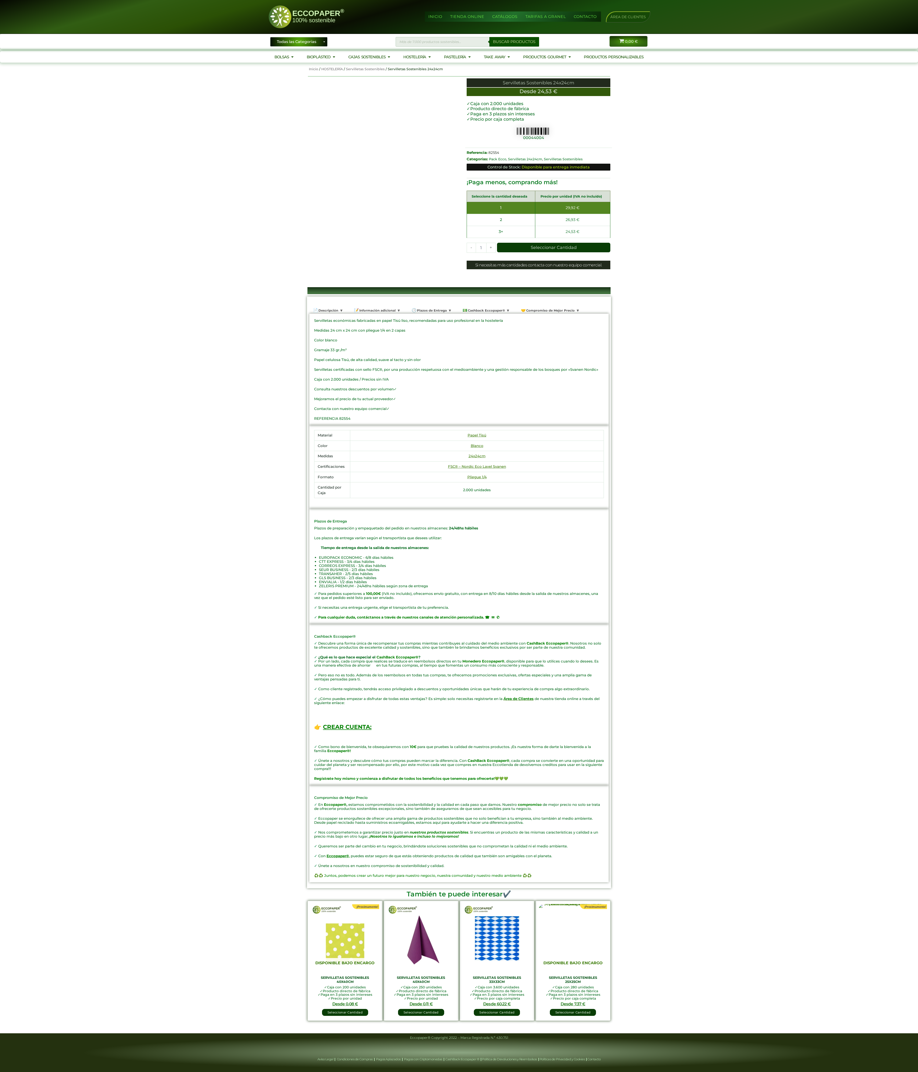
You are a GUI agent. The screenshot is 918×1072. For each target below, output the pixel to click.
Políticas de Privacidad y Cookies (562, 1059)
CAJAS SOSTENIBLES (366, 57)
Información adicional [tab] (377, 310)
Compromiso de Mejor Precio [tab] (550, 310)
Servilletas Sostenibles (365, 69)
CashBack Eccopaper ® (463, 1059)
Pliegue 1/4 (477, 477)
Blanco (477, 445)
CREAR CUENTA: (347, 726)
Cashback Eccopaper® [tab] (486, 310)
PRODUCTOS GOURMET (544, 57)
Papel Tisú (477, 435)
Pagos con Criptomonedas (423, 1059)
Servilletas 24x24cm (525, 159)
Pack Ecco (497, 159)
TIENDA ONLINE (467, 16)
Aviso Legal (325, 1059)
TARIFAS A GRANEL (545, 16)
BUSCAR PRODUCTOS (514, 41)
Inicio (313, 69)
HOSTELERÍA (414, 57)
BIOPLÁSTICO (318, 57)
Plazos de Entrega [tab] (431, 310)
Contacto (594, 1059)
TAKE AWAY (494, 57)
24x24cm (477, 456)
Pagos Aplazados (388, 1059)
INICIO (435, 16)
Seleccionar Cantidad (554, 247)
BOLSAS (281, 57)
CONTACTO (585, 16)
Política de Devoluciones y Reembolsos (509, 1059)
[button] (628, 16)
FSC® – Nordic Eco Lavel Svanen (477, 466)
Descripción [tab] (327, 310)
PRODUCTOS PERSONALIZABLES (614, 57)
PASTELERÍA (455, 57)
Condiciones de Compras (354, 1059)
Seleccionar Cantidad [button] (421, 1012)
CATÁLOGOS (505, 16)
